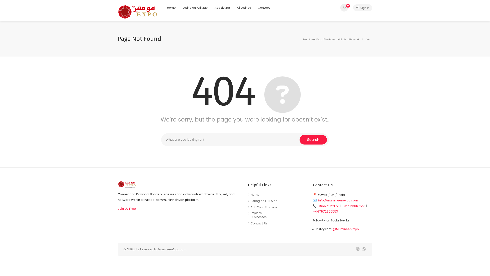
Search (313, 139)
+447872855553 (325, 211)
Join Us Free (127, 208)
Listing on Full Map (195, 8)
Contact (264, 8)
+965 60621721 (329, 206)
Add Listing (222, 8)
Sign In (364, 8)
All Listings (244, 8)
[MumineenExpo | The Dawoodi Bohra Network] (137, 11)
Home (171, 8)
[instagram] (357, 249)
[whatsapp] (364, 249)
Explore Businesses (259, 215)
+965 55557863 (353, 206)
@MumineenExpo (346, 229)
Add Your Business (264, 207)
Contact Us (259, 223)
